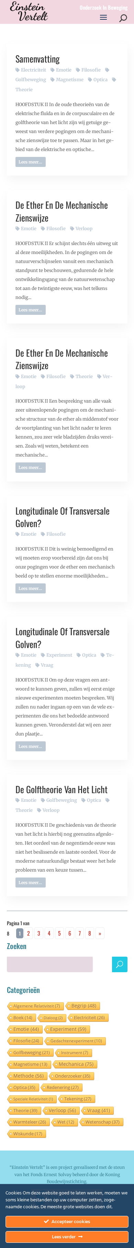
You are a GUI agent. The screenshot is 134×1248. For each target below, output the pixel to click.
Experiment (59, 655)
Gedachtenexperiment (76, 1041)
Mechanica (76, 1064)
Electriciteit (33, 70)
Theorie (84, 376)
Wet (65, 1122)
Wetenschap (103, 1122)
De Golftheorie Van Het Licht (61, 789)
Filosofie (91, 70)
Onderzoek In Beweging (103, 7)
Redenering (63, 1087)
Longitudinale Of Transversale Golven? (62, 517)
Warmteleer (29, 1122)
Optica (100, 80)
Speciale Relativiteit (33, 1098)
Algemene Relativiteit (36, 1006)
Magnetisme (69, 80)
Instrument (74, 1052)
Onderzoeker (72, 1076)
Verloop (84, 229)
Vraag (47, 665)
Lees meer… (30, 162)
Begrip (83, 1005)
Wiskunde (27, 1133)
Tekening (77, 1099)
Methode (28, 1075)
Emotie (63, 70)
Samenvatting (37, 58)
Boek (22, 1017)
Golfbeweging (61, 800)
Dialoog (53, 1017)
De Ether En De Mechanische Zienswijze (61, 211)
